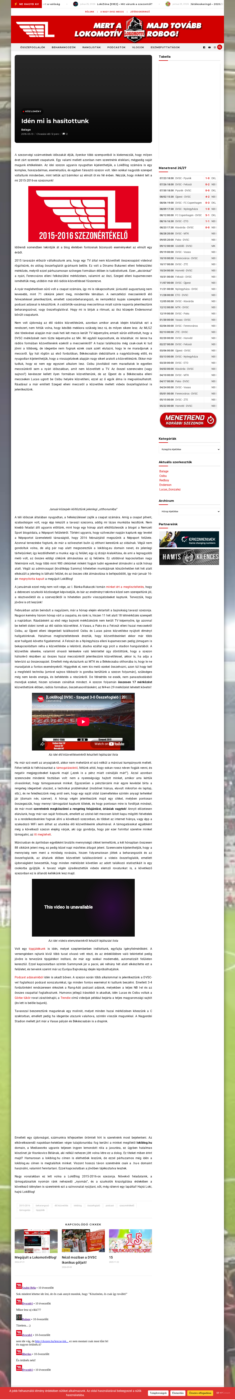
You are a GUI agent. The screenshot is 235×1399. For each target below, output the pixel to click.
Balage (26, 129)
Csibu (163, 476)
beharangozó (42, 1205)
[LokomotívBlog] (117, 29)
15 (111, 1257)
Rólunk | (91, 12)
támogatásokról (67, 768)
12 (67, 133)
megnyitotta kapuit (31, 579)
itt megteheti (42, 834)
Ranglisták (91, 47)
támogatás (24, 1210)
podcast (110, 1205)
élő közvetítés (61, 1205)
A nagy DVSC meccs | (114, 12)
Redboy (164, 480)
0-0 (207, 190)
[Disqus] (83, 1327)
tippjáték (40, 1210)
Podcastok (116, 47)
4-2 (207, 196)
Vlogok (138, 47)
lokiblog (78, 1205)
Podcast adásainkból (29, 977)
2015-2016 (24, 1205)
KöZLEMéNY (33, 111)
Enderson (165, 485)
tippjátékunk (37, 948)
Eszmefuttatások (165, 47)
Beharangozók (64, 47)
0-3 (207, 202)
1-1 (207, 221)
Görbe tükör (22, 998)
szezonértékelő (127, 1205)
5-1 (207, 215)
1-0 (207, 178)
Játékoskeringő (140, 12)
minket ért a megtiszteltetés (125, 587)
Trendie (65, 998)
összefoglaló (93, 1205)
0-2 (207, 184)
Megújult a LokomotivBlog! (36, 1257)
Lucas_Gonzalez (170, 489)
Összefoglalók (32, 47)
